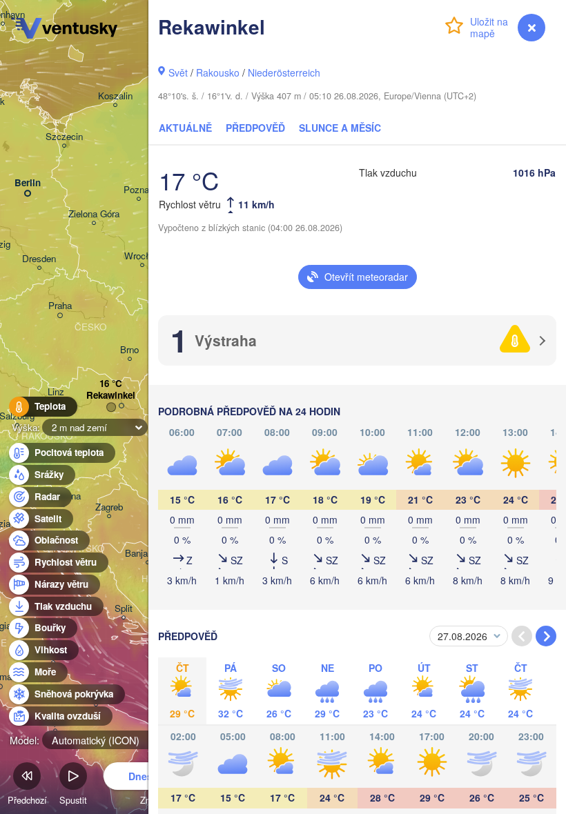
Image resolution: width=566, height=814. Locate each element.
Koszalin (115, 96)
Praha (60, 306)
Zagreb (109, 507)
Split (124, 609)
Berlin (27, 183)
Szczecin (64, 137)
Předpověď (255, 128)
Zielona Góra (93, 214)
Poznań (139, 190)
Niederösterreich (284, 72)
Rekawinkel (110, 395)
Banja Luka (147, 553)
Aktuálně (185, 128)
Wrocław (142, 256)
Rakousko (218, 72)
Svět (178, 72)
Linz (56, 392)
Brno (129, 350)
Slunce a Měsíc (340, 128)
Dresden (39, 259)
